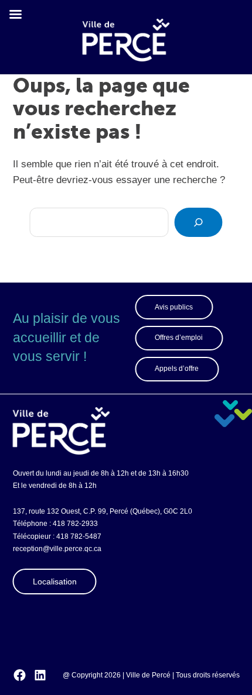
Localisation (55, 581)
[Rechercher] (199, 222)
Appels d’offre (177, 368)
